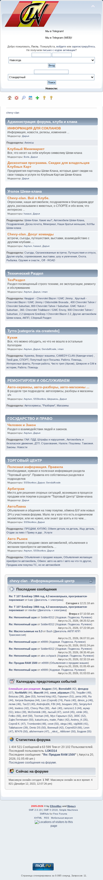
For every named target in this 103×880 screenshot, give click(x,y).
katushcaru (41, 719)
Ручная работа (41, 363)
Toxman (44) (41, 715)
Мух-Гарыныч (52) (61, 715)
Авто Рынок (17, 539)
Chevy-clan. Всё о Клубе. (28, 198)
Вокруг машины (45, 355)
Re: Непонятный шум (23, 617)
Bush (49, 631)
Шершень (52, 399)
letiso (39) (20, 712)
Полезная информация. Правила (35, 467)
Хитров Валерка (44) (27, 700)
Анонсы (29, 142)
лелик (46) (15, 704)
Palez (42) (63, 719)
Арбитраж (15, 489)
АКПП (26, 317)
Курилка (29, 355)
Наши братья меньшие (71, 224)
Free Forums (60, 813)
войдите (61, 46)
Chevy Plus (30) (39, 708)
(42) (67, 688)
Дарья (25, 136)
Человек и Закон (21, 425)
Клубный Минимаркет (26, 149)
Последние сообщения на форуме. (33, 762)
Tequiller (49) (83, 692)
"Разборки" (48, 405)
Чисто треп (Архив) (62, 363)
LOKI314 (51, 751)
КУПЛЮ (41, 528)
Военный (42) (55, 727)
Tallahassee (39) (18, 727)
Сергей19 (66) (73, 727)
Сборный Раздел (41, 317)
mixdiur (32, 610)
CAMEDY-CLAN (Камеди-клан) (75, 355)
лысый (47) (54, 712)
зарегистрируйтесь (83, 46)
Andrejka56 (43, 704)
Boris (26, 157)
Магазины (63, 405)
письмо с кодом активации (59, 50)
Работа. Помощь (28, 367)
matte (53, 719)
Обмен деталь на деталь (63, 528)
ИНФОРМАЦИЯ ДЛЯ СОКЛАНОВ (34, 128)
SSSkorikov (39, 399)
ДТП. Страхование (45, 443)
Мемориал (49, 224)
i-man (45, 291)
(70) (62, 692)
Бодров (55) (84, 731)
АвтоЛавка (16, 506)
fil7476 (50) (21, 731)
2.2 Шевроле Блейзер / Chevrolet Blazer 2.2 (45, 314)
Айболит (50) (68, 731)
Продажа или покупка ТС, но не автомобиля (33, 564)
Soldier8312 (47, 617)
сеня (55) (53, 723)
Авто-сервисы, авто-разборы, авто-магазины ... (48, 387)
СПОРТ (24, 359)
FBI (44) (56, 704)
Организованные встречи (51, 252)
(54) (49, 688)
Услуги (48, 532)
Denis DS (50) (37, 727)
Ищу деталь (87, 528)
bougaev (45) (70, 704)
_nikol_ (55, 731)
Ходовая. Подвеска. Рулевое (73, 617)
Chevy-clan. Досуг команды (30, 234)
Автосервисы (32, 405)
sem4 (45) (69, 712)
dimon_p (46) (85, 700)
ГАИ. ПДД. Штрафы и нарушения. (44, 439)
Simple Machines (68, 810)
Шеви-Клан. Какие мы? (38, 220)
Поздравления (15, 224)
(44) (23, 692)
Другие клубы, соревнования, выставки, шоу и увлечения (41, 256)
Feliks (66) (15, 715)
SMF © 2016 (51, 810)
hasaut (27, 213)
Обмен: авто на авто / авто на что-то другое (64, 561)
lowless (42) (22, 708)
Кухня (12, 337)
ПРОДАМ (30, 528)
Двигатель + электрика (49, 599)
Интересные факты (18, 363)
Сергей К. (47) (17, 723)
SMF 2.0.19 (35, 810)
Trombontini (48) (36, 723)
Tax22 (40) (29, 704)
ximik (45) (82, 712)
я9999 (44, 641)
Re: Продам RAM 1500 (23, 662)
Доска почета (33, 224)
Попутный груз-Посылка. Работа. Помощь (55, 359)
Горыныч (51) (66, 696)
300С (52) (80, 715)
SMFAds (44, 813)
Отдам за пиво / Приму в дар (24, 532)
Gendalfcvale (49, 349)
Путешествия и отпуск (82, 252)
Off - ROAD (48, 260)
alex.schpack (48, 655)
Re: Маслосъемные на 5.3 (25, 631)
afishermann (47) (39, 731)
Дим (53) (30, 696)
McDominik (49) (37, 712)
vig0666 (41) (81, 723)
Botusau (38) (16, 696)
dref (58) (28, 715)
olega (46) (66, 723)
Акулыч (28, 246)
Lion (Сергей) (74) (52, 700)
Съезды (29, 252)
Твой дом (12, 359)
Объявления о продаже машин (43, 557)
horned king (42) (46, 696)
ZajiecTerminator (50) (21, 719)
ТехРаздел (16, 280)
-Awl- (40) (56, 708)
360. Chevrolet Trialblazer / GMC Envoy (43, 309)
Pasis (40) (70, 700)
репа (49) (81, 696)
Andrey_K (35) (79, 719)
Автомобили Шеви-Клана (69, 220)
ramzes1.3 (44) (73, 708)
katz (30, 599)
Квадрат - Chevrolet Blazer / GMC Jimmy (49, 298)
